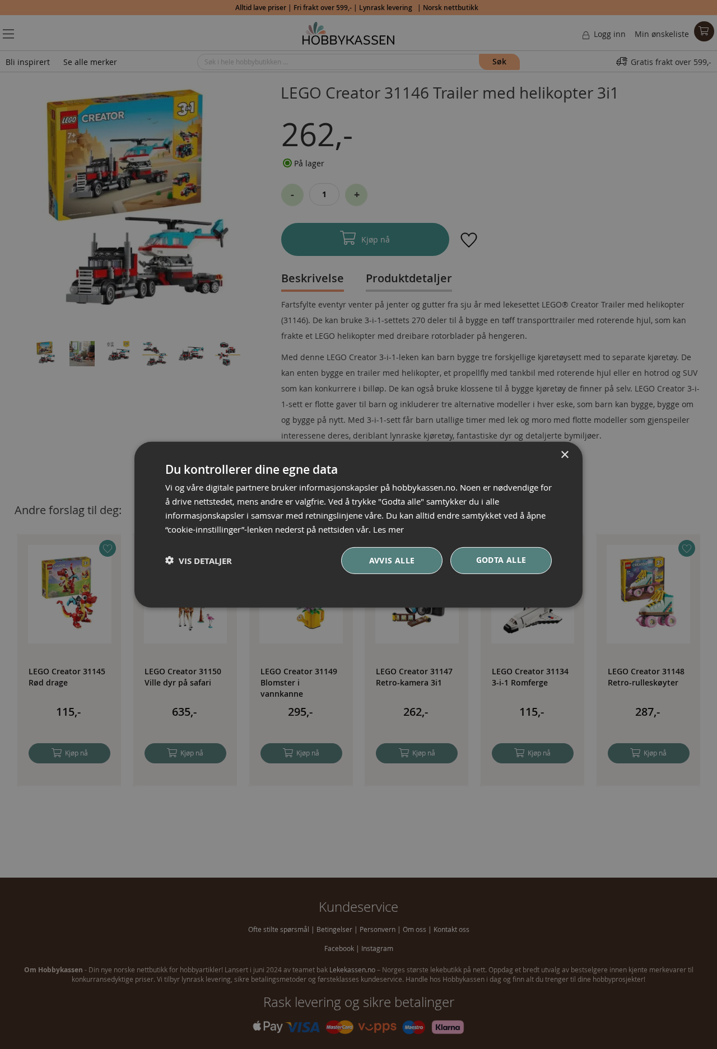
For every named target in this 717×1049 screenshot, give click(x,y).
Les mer (388, 528)
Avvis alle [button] (392, 560)
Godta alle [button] (501, 559)
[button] (198, 560)
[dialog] (358, 524)
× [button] (564, 454)
